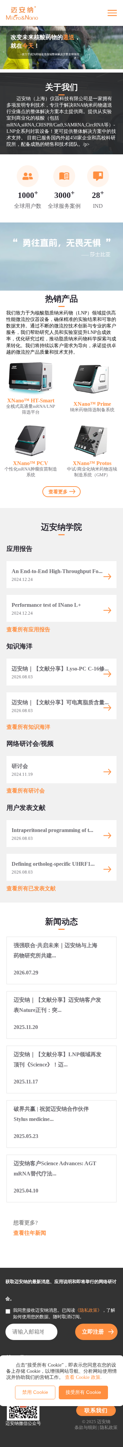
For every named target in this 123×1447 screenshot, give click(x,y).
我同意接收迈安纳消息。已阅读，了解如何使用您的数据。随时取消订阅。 (64, 1313)
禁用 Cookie (35, 1392)
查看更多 (58, 491)
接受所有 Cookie (83, 1392)
